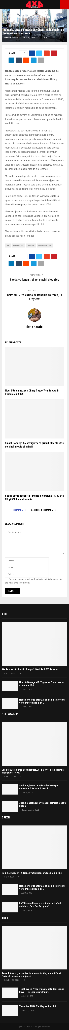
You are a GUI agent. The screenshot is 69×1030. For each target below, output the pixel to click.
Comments (19, 510)
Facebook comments (43, 510)
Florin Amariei (12, 37)
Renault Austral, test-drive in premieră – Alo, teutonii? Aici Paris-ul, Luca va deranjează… (31, 974)
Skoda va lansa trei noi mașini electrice (34, 279)
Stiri (5, 25)
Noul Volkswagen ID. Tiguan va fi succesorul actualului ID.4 (32, 873)
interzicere (18, 245)
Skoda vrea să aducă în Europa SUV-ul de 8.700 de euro (30, 669)
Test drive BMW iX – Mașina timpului (37, 1006)
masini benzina (44, 245)
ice (8, 245)
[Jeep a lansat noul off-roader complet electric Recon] (10, 806)
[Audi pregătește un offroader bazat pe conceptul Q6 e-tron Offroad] (10, 789)
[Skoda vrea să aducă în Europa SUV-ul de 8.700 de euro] (34, 644)
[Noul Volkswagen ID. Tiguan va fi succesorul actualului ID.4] (10, 686)
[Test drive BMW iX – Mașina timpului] (10, 1010)
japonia (30, 245)
